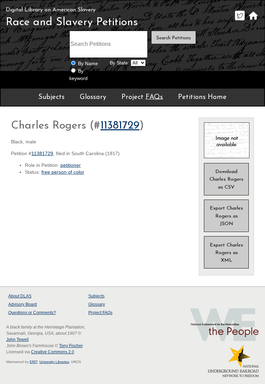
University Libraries (54, 362)
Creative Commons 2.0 (52, 352)
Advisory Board (22, 304)
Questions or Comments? (32, 312)
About (19, 296)
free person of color (62, 172)
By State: (119, 62)
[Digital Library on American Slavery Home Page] (253, 20)
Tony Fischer (70, 345)
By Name (88, 63)
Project (142, 97)
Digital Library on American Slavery (51, 10)
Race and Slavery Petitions (72, 22)
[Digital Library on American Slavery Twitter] (240, 20)
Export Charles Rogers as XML (226, 253)
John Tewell (17, 339)
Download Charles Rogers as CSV (226, 179)
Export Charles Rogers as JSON (226, 216)
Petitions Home (202, 97)
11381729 (119, 125)
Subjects (51, 97)
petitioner (70, 165)
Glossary (93, 97)
